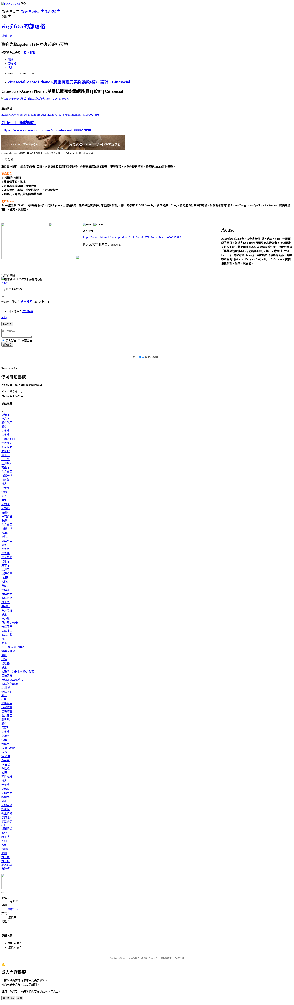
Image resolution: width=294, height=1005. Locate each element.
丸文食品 (6, 471)
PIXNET (121, 958)
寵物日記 (29, 52)
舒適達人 (6, 817)
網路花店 (6, 703)
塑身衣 (5, 857)
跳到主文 (6, 35)
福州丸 (5, 512)
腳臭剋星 (6, 422)
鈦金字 (5, 760)
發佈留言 (7, 344)
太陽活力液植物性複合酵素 (17, 671)
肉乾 (4, 496)
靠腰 (4, 655)
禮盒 (4, 483)
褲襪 (4, 772)
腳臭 (4, 426)
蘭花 (4, 643)
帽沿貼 (5, 418)
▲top (4, 317)
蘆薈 (4, 832)
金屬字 (5, 744)
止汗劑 (5, 459)
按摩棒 (5, 797)
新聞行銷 (6, 828)
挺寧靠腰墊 (8, 651)
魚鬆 (4, 492)
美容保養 (27, 311)
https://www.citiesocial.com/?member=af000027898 (46, 130)
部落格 (12, 63)
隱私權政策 (166, 958)
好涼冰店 (6, 443)
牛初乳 (5, 606)
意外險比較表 (9, 622)
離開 (19, 998)
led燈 (4, 752)
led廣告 (5, 756)
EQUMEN (7, 864)
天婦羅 (5, 504)
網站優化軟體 (9, 683)
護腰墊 (5, 663)
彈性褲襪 (6, 776)
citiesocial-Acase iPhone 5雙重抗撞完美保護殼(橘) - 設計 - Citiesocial (69, 82)
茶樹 (4, 841)
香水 (4, 845)
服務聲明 (179, 958)
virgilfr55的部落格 (23, 26)
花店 (4, 699)
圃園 (4, 853)
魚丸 (4, 500)
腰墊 (4, 659)
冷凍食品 (6, 516)
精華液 (5, 836)
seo (3, 824)
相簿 (11, 59)
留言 (32, 301)
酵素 (4, 614)
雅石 (4, 639)
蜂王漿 (5, 602)
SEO (4, 695)
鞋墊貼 (5, 467)
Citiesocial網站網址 (18, 122)
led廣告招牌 (8, 748)
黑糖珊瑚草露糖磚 (12, 679)
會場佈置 (6, 711)
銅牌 (4, 740)
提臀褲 (5, 868)
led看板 (5, 764)
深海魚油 (6, 610)
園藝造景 (6, 630)
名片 (11, 67)
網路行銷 (6, 821)
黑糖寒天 (6, 675)
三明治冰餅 (8, 439)
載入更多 (7, 324)
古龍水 (5, 849)
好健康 (5, 590)
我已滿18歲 (8, 998)
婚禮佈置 (6, 707)
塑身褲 (5, 861)
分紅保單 (6, 626)
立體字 (5, 735)
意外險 (5, 618)
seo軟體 (5, 687)
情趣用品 (6, 793)
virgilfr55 (6, 282)
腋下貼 (5, 455)
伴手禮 (5, 488)
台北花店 (6, 715)
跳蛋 (4, 801)
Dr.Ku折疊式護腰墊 (12, 647)
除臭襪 (5, 430)
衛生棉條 (6, 813)
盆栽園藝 (6, 634)
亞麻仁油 (6, 598)
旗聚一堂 (6, 475)
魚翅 (4, 520)
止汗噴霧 (6, 463)
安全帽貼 (6, 447)
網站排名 (6, 692)
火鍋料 (5, 508)
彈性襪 (5, 768)
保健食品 (6, 594)
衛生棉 (5, 809)
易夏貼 (5, 451)
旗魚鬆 (5, 479)
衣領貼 (5, 414)
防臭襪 (5, 434)
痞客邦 (25, 301)
